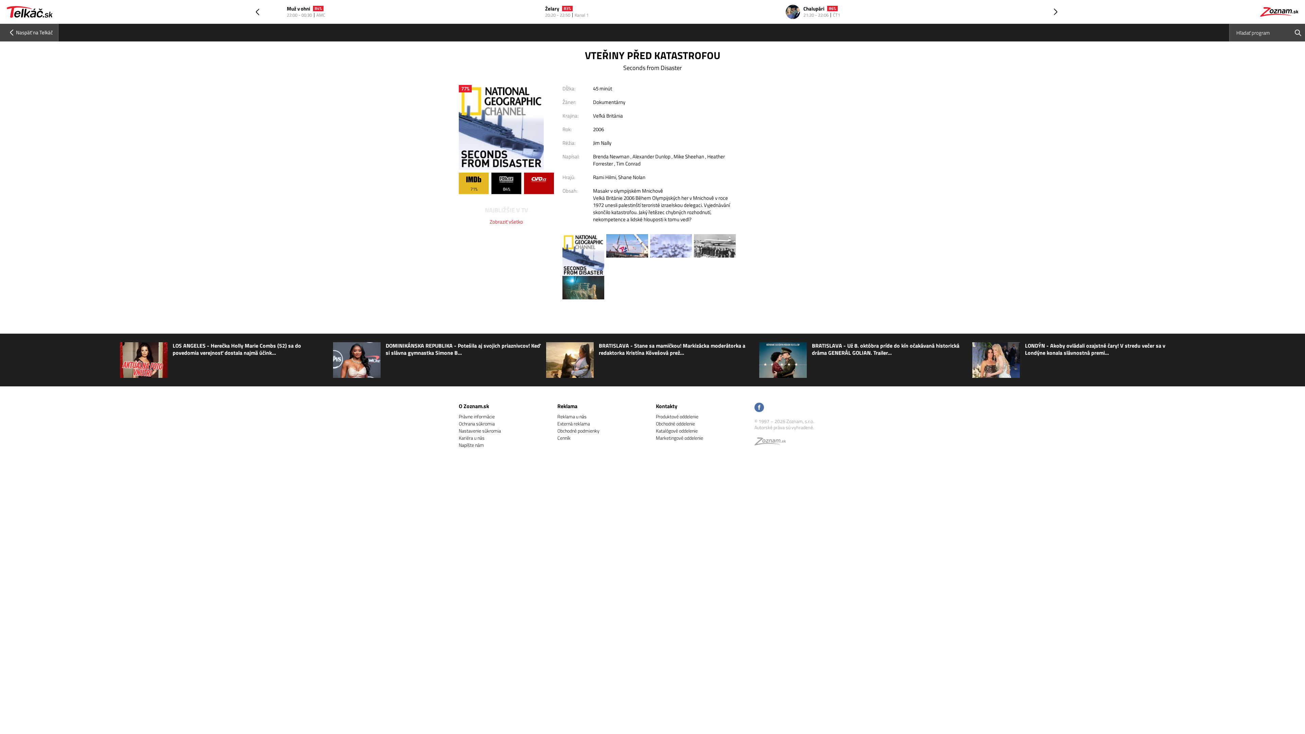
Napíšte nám (471, 445)
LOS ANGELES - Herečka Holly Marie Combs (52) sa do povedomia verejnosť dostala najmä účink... (237, 349)
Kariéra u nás (472, 437)
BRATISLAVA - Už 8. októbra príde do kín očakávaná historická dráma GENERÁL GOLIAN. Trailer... (885, 349)
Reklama (567, 406)
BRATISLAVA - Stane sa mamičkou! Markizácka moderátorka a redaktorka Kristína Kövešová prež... (672, 349)
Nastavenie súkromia (480, 430)
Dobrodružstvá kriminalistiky (835, 9)
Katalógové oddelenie (677, 430)
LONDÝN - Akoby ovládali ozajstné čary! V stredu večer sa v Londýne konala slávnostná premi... (1095, 349)
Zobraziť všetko (506, 222)
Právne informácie (477, 416)
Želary (294, 9)
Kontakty (666, 406)
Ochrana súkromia (477, 423)
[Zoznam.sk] (772, 443)
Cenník (564, 437)
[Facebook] (759, 408)
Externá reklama (573, 423)
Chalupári (555, 9)
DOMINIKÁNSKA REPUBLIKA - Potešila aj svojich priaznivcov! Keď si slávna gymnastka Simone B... (463, 349)
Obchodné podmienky (578, 430)
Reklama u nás (572, 416)
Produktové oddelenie (677, 416)
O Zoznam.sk (474, 406)
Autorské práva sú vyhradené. (784, 427)
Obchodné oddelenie (675, 423)
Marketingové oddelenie (679, 437)
